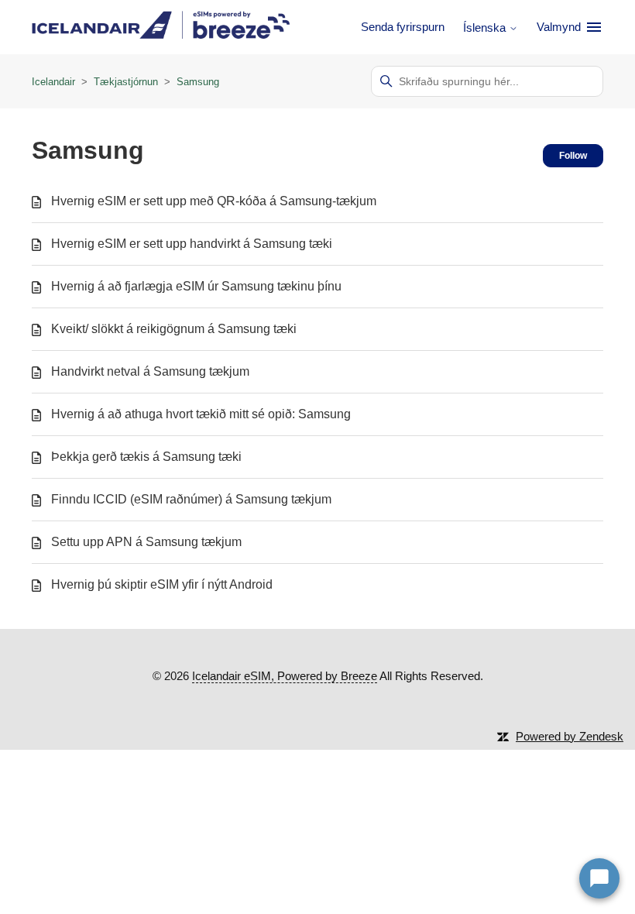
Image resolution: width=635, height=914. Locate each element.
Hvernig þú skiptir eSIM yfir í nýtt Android (162, 584)
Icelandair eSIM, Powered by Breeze (284, 675)
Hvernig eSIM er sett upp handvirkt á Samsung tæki (191, 243)
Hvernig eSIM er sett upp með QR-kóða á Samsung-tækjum (213, 201)
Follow (573, 155)
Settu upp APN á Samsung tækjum (146, 541)
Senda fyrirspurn (402, 26)
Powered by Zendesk (569, 736)
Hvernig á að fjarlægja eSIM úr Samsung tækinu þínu (196, 286)
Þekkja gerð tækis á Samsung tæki (146, 456)
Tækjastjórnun (127, 82)
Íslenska (486, 27)
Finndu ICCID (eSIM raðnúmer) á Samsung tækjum (191, 499)
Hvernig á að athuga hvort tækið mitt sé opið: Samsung (201, 414)
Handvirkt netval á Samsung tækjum (150, 371)
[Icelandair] (161, 27)
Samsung (198, 82)
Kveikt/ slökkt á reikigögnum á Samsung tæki (174, 328)
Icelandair (53, 82)
